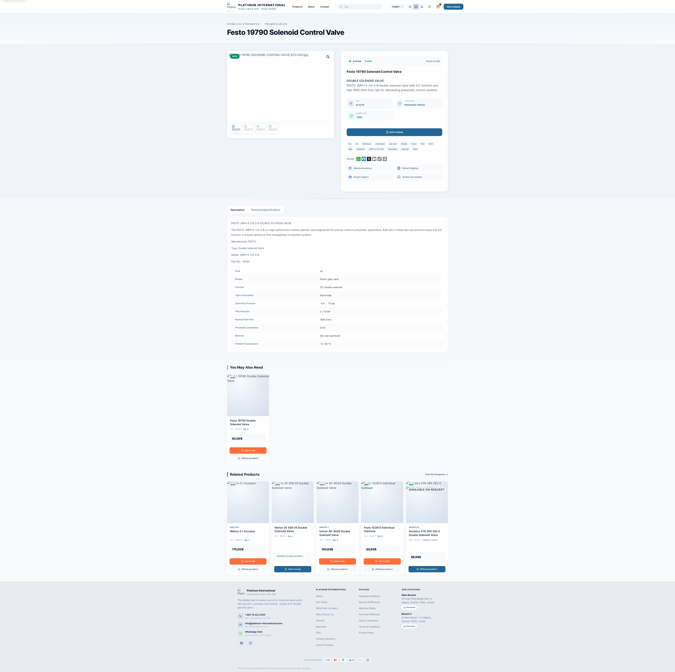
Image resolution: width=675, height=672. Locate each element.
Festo (414, 144)
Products (297, 6)
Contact (324, 6)
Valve (415, 149)
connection (380, 144)
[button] (328, 57)
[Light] (410, 6)
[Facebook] (241, 643)
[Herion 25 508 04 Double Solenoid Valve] (293, 527)
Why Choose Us (325, 614)
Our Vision (321, 602)
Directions (410, 607)
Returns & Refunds (369, 602)
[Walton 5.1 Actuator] (248, 527)
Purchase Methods (369, 614)
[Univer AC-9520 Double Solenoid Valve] (337, 527)
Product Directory (325, 638)
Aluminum (367, 144)
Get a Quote (453, 6)
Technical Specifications (265, 209)
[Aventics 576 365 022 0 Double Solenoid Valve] (427, 527)
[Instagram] (250, 643)
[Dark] (422, 6)
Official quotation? (250, 458)
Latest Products (324, 645)
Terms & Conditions (369, 626)
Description (238, 209)
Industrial (360, 149)
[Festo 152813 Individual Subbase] (382, 527)
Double (404, 144)
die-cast (393, 144)
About (311, 6)
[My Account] (429, 7)
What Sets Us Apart (327, 608)
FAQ (318, 632)
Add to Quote (294, 569)
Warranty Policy (367, 608)
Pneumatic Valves (276, 24)
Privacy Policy (366, 632)
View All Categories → (436, 474)
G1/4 (431, 144)
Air (357, 144)
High (350, 149)
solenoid (405, 149)
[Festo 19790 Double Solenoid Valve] (248, 419)
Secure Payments (368, 620)
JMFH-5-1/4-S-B (376, 149)
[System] (416, 6)
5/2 (349, 144)
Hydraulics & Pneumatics (243, 24)
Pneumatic (392, 149)
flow (422, 144)
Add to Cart (250, 450)
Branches (321, 626)
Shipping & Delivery (369, 596)
